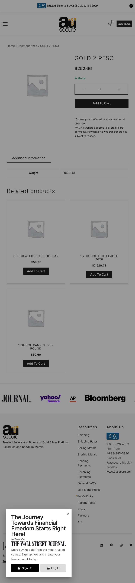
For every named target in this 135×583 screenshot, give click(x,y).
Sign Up (27, 568)
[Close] (68, 514)
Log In (55, 568)
